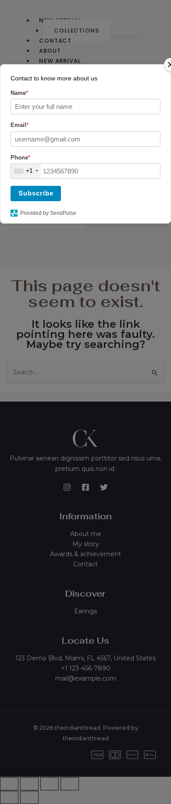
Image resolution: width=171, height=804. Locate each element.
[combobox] (26, 171)
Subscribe (35, 193)
